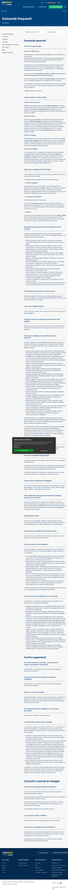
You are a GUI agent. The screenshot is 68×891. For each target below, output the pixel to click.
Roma (3, 870)
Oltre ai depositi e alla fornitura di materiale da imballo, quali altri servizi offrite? (42, 496)
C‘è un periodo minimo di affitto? (35, 815)
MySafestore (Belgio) (57, 872)
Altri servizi (5, 36)
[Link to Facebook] (53, 883)
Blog (42, 2)
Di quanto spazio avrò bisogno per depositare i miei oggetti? (42, 320)
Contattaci (5, 39)
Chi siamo (4, 42)
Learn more (16, 446)
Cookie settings (44, 450)
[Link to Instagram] (55, 883)
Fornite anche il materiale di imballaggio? (38, 481)
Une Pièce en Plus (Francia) (59, 865)
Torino (3, 872)
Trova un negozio (43, 852)
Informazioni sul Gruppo (29, 881)
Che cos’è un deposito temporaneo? (36, 455)
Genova (4, 865)
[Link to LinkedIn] (58, 883)
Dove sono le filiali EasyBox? (34, 306)
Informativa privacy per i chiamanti (9, 884)
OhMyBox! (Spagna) (57, 867)
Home (2, 11)
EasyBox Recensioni (7, 52)
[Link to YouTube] (61, 883)
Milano (4, 867)
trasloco (34, 155)
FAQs (3, 50)
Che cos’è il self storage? (33, 46)
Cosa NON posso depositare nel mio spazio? (39, 291)
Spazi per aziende (23, 865)
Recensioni (38, 867)
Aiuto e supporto (39, 870)
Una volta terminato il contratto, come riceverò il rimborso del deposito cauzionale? (41, 663)
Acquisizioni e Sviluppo (41, 872)
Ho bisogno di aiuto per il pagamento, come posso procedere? (41, 710)
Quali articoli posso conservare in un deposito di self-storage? (42, 228)
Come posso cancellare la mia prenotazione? (39, 827)
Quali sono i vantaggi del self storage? (37, 169)
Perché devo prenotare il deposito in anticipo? (40, 787)
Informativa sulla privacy (7, 881)
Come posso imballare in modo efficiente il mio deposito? (40, 337)
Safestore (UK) (55, 863)
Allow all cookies (24, 450)
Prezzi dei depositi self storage (10, 44)
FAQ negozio (5, 47)
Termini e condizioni (18, 881)
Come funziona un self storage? (35, 97)
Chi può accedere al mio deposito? (36, 544)
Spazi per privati (23, 863)
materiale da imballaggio (32, 140)
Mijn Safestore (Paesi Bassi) (59, 870)
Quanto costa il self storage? (34, 692)
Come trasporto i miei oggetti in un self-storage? (41, 596)
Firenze (4, 863)
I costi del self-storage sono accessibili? (38, 722)
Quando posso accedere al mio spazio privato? (40, 531)
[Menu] (65, 6)
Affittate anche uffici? (31, 516)
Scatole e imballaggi (7, 34)
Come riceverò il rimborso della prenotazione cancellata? (40, 678)
